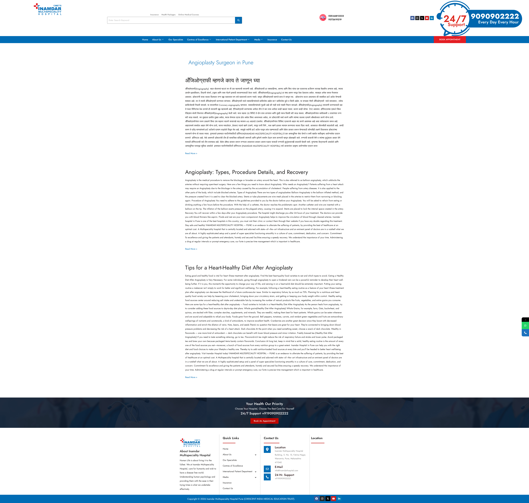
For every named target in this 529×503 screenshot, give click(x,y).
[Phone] (525, 332)
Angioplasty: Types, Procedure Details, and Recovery (246, 172)
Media (257, 39)
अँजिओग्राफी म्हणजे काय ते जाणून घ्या (222, 80)
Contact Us (286, 39)
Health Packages (168, 14)
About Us (156, 39)
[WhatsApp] (525, 325)
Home (145, 39)
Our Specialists (175, 39)
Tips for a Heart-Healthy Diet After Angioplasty (239, 268)
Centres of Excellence (198, 39)
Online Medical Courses (188, 14)
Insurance (154, 14)
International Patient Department (231, 39)
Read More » (191, 153)
